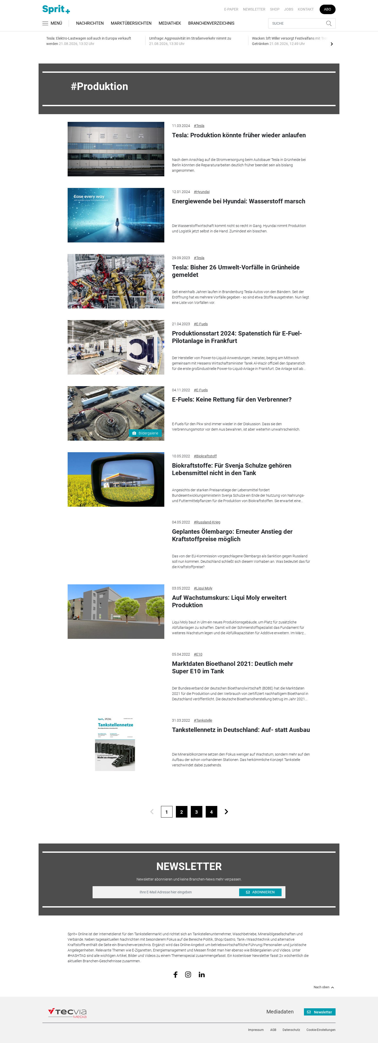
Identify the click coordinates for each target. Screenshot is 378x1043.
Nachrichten (90, 23)
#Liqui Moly (203, 588)
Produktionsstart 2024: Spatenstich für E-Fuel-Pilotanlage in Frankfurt (237, 337)
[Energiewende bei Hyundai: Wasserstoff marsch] (116, 215)
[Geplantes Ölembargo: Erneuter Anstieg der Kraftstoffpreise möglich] (116, 545)
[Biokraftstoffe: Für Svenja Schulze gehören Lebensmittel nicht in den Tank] (116, 479)
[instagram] (188, 974)
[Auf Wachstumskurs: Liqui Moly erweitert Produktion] (116, 611)
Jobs (288, 9)
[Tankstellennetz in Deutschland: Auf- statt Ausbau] (116, 744)
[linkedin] (202, 974)
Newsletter (254, 9)
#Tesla (199, 126)
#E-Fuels (201, 324)
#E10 (198, 654)
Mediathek (170, 23)
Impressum (256, 1030)
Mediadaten (280, 1012)
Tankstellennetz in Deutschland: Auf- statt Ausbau (241, 729)
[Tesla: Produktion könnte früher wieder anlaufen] (116, 149)
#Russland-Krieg (207, 522)
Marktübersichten (131, 23)
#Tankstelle (203, 720)
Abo (327, 9)
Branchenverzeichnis (211, 23)
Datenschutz (291, 1030)
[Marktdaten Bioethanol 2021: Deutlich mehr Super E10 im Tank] (116, 677)
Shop (275, 9)
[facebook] (175, 974)
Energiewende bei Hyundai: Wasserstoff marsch (238, 201)
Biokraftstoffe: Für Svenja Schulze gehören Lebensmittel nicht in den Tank (231, 469)
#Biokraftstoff (205, 456)
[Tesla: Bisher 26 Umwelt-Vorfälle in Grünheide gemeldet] (116, 281)
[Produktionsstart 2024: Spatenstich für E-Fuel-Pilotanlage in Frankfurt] (116, 347)
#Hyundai (202, 192)
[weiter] (226, 812)
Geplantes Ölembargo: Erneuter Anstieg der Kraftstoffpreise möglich (232, 535)
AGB (273, 1030)
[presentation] (332, 43)
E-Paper (231, 9)
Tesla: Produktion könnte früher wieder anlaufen (239, 135)
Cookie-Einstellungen (321, 1030)
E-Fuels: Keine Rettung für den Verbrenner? (232, 399)
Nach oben (321, 987)
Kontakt (306, 9)
